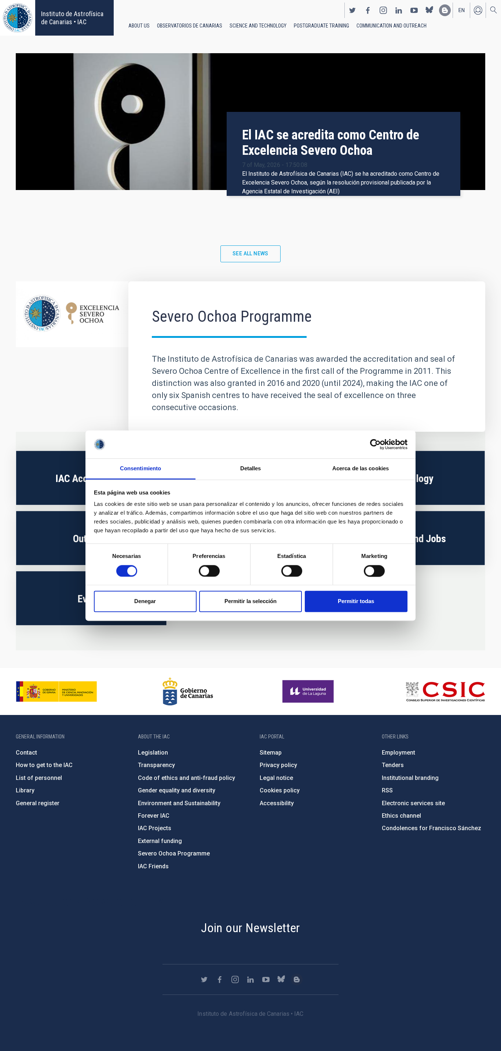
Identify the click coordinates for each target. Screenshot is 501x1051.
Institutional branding (410, 777)
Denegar (145, 601)
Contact (26, 752)
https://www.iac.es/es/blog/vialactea (445, 10)
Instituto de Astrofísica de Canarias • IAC (72, 18)
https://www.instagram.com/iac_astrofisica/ (383, 10)
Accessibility (277, 803)
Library (25, 790)
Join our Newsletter (250, 927)
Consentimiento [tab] (140, 469)
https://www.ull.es (309, 691)
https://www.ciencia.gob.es (56, 691)
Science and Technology (258, 26)
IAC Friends (153, 866)
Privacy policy (278, 765)
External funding (160, 840)
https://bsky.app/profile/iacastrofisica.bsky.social (429, 10)
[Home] (17, 18)
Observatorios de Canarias (189, 26)
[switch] (209, 571)
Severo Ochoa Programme (174, 853)
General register (37, 803)
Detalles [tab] (250, 469)
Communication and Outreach (391, 26)
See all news (250, 253)
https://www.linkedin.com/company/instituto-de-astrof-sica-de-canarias (398, 10)
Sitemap (271, 752)
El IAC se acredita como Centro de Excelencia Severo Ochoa (330, 142)
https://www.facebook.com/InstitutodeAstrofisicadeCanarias (368, 10)
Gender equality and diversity (176, 790)
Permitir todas (356, 601)
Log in (478, 10)
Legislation (153, 752)
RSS (387, 790)
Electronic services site (413, 803)
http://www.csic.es (445, 691)
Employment (398, 752)
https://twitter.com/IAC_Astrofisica (352, 10)
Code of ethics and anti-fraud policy (186, 777)
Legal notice (276, 777)
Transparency (156, 765)
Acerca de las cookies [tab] (360, 469)
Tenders (393, 765)
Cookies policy (280, 790)
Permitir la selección (250, 601)
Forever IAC (153, 815)
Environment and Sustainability (179, 803)
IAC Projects (154, 828)
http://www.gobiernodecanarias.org (187, 691)
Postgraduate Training (321, 26)
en (461, 10)
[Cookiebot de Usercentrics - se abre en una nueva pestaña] (375, 444)
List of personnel (39, 777)
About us (139, 26)
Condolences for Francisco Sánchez (431, 828)
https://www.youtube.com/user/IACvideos (414, 10)
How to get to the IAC (44, 765)
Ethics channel (401, 815)
